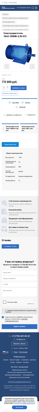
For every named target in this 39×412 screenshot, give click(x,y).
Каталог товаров (15, 360)
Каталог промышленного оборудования (15, 18)
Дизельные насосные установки (19, 377)
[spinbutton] (4, 88)
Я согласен (19, 407)
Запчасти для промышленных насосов (19, 372)
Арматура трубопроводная (13, 375)
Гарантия (19, 362)
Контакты (26, 362)
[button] (7, 87)
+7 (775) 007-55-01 (24, 8)
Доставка (33, 360)
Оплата (12, 362)
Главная (5, 14)
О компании (25, 360)
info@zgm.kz (20, 339)
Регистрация (13, 2)
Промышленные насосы (19, 370)
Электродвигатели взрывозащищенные (15, 26)
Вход (5, 2)
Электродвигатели (8, 22)
